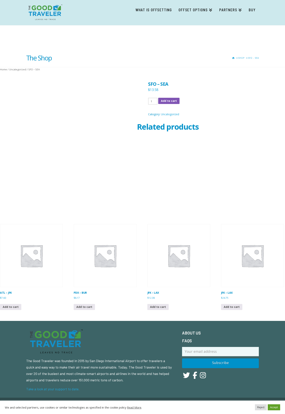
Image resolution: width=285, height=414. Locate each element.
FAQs (187, 340)
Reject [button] (260, 407)
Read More (134, 407)
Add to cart (169, 101)
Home (3, 69)
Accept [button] (274, 407)
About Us (191, 332)
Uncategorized (17, 69)
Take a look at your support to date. (52, 389)
